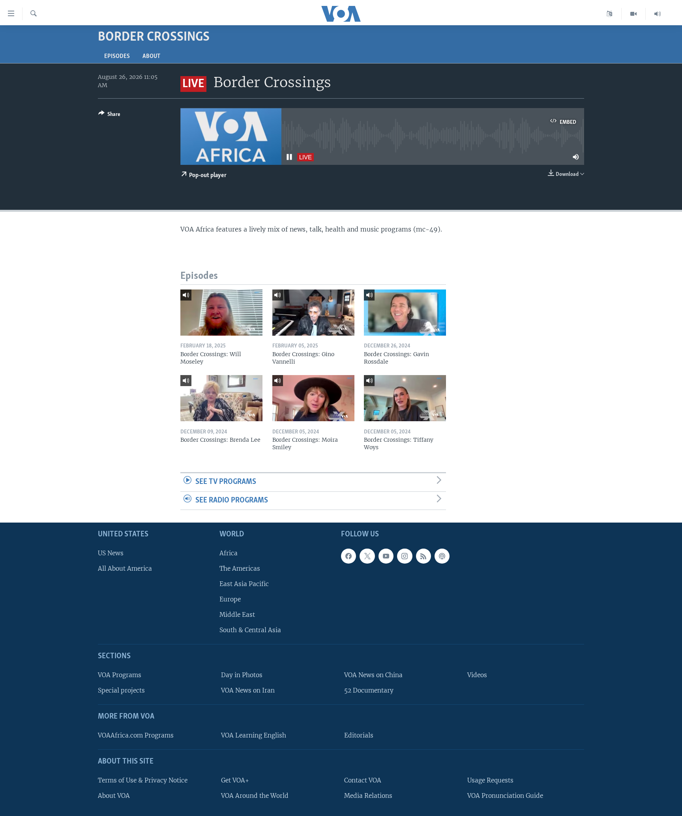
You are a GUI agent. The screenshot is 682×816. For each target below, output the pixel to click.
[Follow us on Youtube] (385, 556)
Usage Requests (490, 780)
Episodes (117, 56)
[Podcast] (442, 556)
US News (111, 553)
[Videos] (634, 14)
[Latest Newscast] (657, 14)
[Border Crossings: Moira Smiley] (313, 398)
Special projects (121, 690)
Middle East (237, 614)
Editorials (358, 735)
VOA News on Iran (248, 690)
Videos (477, 675)
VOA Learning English (253, 735)
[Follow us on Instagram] (404, 556)
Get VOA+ (235, 780)
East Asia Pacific (244, 584)
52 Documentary (368, 690)
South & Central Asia (250, 630)
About (151, 56)
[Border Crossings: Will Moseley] (221, 312)
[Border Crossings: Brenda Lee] (221, 398)
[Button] (109, 115)
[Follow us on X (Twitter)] (367, 556)
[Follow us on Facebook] (348, 556)
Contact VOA (362, 780)
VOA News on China (373, 675)
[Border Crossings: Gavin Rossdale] (405, 312)
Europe (230, 599)
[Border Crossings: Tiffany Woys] (405, 398)
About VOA (114, 795)
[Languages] (610, 14)
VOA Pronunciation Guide (505, 795)
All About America (125, 568)
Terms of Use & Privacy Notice (142, 780)
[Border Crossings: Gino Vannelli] (313, 312)
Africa (228, 553)
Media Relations (368, 795)
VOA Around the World (255, 795)
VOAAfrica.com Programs (136, 735)
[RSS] (423, 556)
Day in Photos (241, 675)
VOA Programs (119, 675)
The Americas (239, 568)
